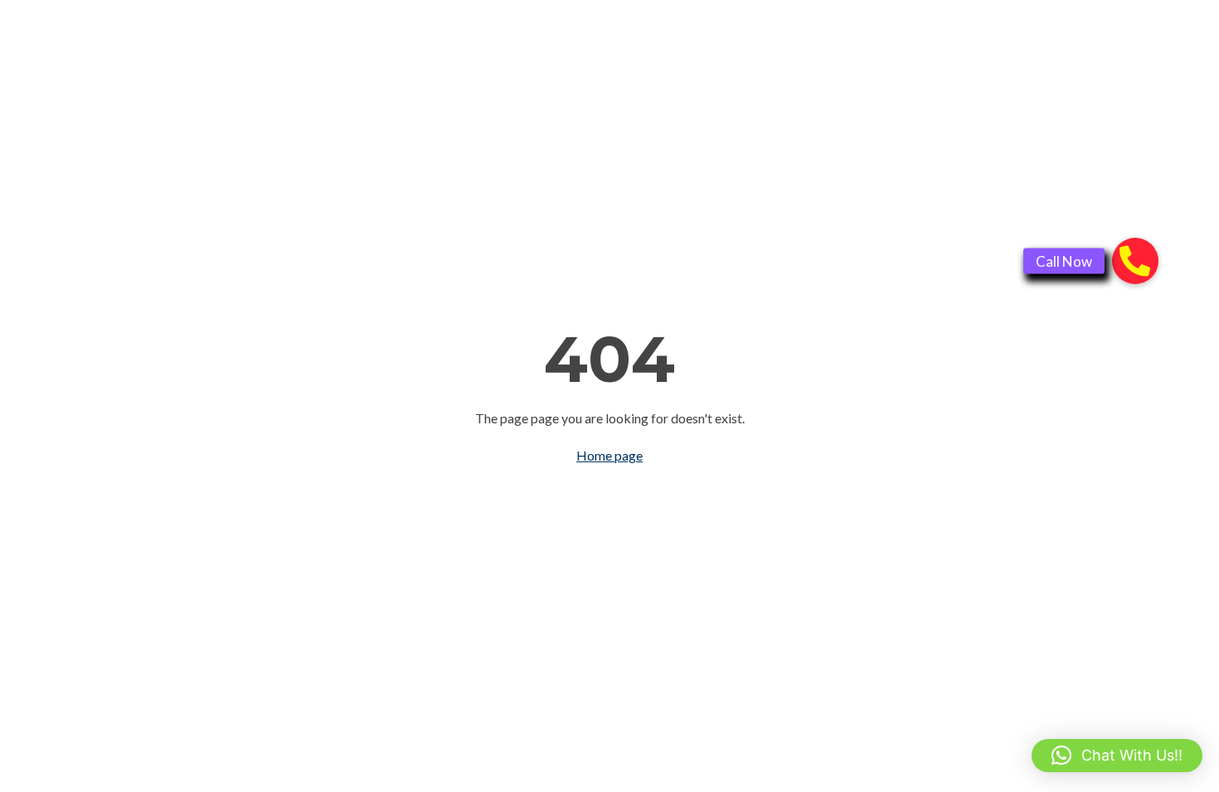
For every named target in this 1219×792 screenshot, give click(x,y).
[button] (1117, 755)
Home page (609, 455)
